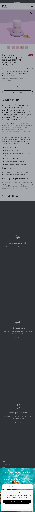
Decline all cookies (17, 507)
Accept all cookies (17, 501)
